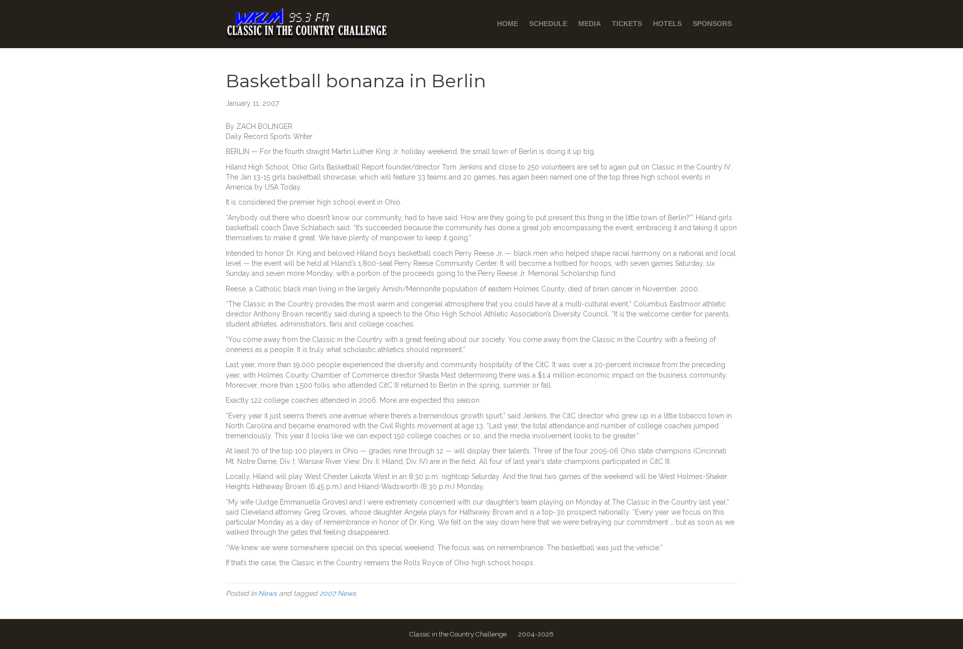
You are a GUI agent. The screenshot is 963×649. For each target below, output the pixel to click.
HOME (507, 24)
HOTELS (667, 24)
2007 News (337, 593)
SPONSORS (712, 24)
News (267, 593)
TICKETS (627, 24)
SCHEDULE (548, 24)
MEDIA (589, 24)
